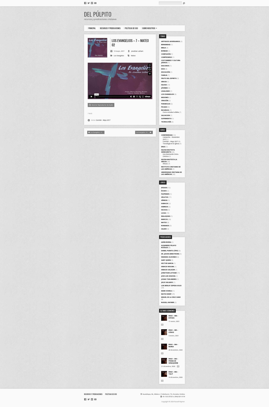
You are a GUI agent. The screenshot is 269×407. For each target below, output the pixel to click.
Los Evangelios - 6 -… (97, 132)
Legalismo (165, 91)
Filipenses (165, 194)
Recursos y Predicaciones (93, 394)
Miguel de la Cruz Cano (171, 297)
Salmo (164, 229)
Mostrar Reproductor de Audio (102, 105)
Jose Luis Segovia (168, 276)
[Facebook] (85, 3)
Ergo (163, 147)
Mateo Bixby (166, 294)
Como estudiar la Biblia (171, 112)
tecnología (166, 122)
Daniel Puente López (169, 251)
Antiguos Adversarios (170, 41)
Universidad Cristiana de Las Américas (171, 173)
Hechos (164, 210)
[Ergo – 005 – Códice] (164, 334)
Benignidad (165, 45)
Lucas (163, 213)
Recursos (165, 110)
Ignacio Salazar (168, 270)
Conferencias (167, 135)
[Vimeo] (92, 3)
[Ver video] (162, 325)
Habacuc (164, 203)
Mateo (133, 56)
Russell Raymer (167, 302)
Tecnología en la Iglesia (171, 144)
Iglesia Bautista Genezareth (168, 151)
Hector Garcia (167, 263)
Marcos (164, 219)
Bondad (164, 51)
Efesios (165, 164)
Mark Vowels (166, 291)
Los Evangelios (119, 56)
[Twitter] (89, 3)
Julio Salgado (167, 282)
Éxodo (164, 191)
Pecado (164, 107)
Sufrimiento (166, 119)
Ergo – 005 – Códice (173, 331)
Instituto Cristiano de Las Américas (171, 168)
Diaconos (165, 66)
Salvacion (165, 115)
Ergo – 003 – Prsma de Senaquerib (173, 361)
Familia (164, 75)
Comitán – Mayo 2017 (170, 141)
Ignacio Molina (167, 267)
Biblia (163, 48)
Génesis (164, 200)
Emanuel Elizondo (169, 257)
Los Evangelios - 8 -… (142, 132)
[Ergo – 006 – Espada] (164, 320)
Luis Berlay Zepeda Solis (171, 286)
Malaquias (165, 216)
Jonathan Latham (137, 51)
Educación (165, 72)
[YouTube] (95, 3)
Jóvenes (164, 88)
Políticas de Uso (111, 394)
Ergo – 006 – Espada (173, 317)
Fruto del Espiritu (169, 78)
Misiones (165, 97)
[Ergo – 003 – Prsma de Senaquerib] (164, 363)
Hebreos (164, 207)
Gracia (164, 82)
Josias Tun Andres (168, 279)
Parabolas (165, 104)
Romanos (165, 226)
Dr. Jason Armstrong (170, 254)
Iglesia (164, 85)
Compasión (166, 54)
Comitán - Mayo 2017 (103, 120)
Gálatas (164, 197)
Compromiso (166, 57)
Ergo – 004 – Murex (173, 345)
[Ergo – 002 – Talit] (164, 376)
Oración (164, 101)
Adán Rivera (166, 242)
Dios (163, 69)
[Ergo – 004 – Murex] (164, 348)
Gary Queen (166, 260)
